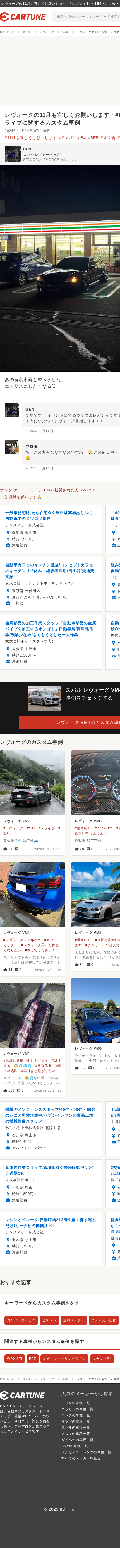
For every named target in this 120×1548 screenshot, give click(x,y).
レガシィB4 (102, 1359)
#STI (31, 828)
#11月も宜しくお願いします (31, 137)
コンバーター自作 (21, 1320)
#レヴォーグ (13, 828)
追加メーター (74, 1320)
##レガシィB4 (72, 137)
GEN (27, 149)
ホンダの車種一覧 (75, 1415)
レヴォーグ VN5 (16, 821)
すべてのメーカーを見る (81, 1458)
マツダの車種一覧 (75, 1421)
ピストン (49, 1320)
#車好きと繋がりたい (38, 1071)
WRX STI (14, 1359)
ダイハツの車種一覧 (77, 1440)
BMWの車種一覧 (74, 1446)
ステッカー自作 (103, 1320)
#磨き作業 (43, 1066)
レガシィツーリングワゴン (64, 1359)
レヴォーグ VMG (88, 821)
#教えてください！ (40, 950)
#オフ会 (108, 137)
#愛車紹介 (83, 828)
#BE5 (93, 137)
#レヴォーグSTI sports (22, 940)
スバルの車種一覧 (75, 1428)
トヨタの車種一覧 (75, 1403)
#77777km (104, 828)
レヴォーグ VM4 (16, 933)
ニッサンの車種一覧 (77, 1409)
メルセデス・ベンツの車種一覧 (86, 1452)
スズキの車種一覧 (75, 1434)
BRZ (32, 1359)
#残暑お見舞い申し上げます (25, 1061)
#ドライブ (47, 828)
